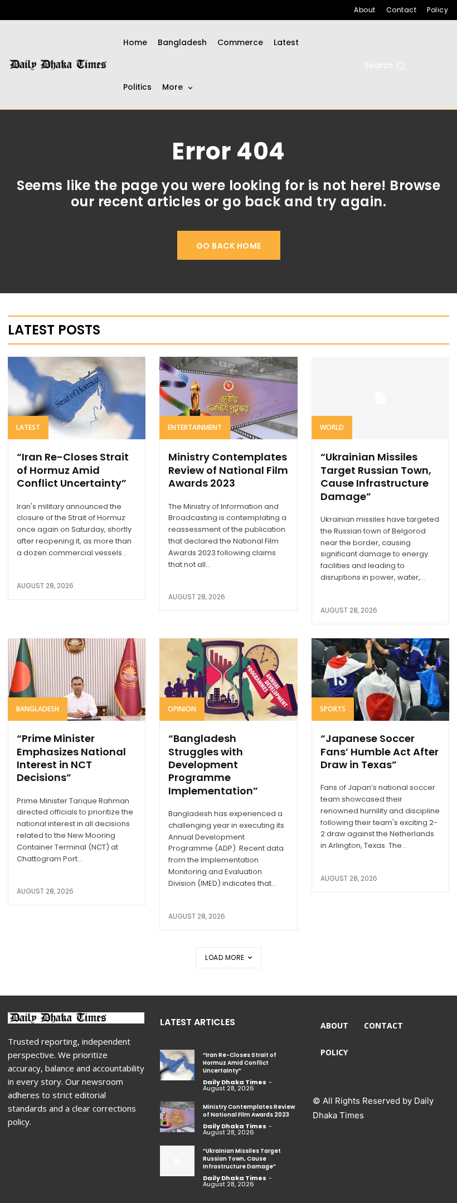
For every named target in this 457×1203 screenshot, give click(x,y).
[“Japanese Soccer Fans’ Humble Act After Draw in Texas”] (380, 679)
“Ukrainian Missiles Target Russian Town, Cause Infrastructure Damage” (375, 476)
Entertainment (195, 427)
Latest (28, 427)
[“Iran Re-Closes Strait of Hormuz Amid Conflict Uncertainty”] (76, 398)
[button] (384, 65)
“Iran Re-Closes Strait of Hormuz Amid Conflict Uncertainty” (73, 470)
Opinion (182, 709)
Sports (333, 709)
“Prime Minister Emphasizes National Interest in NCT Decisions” (71, 757)
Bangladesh (37, 709)
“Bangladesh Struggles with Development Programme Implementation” (213, 764)
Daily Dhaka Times (234, 1082)
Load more (225, 957)
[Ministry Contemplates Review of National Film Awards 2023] (228, 398)
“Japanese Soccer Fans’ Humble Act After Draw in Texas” (379, 751)
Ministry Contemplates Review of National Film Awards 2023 (228, 470)
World (332, 427)
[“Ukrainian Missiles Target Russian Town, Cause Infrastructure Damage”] (380, 398)
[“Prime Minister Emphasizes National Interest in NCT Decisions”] (76, 679)
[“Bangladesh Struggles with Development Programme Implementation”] (228, 679)
